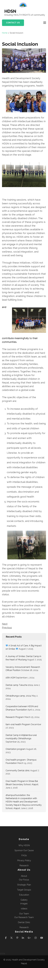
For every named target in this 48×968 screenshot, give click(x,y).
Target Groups (24, 890)
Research (24, 865)
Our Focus (24, 879)
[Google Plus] (29, 937)
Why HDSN (24, 845)
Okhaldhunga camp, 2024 (18, 696)
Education (24, 895)
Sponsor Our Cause (24, 850)
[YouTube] (41, 937)
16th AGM (10, 677)
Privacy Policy (24, 860)
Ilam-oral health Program (18, 724)
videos (24, 908)
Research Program (15, 717)
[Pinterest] (17, 937)
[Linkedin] (23, 937)
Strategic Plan (24, 884)
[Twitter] (11, 937)
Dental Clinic (24, 922)
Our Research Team (24, 917)
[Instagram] (36, 937)
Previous (7, 627)
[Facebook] (6, 937)
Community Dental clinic (18, 770)
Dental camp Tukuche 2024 (19, 685)
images (24, 903)
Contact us (13, 23)
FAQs (24, 855)
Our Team (24, 913)
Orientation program (16, 749)
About (24, 876)
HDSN (10, 11)
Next (4, 623)
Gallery (24, 900)
